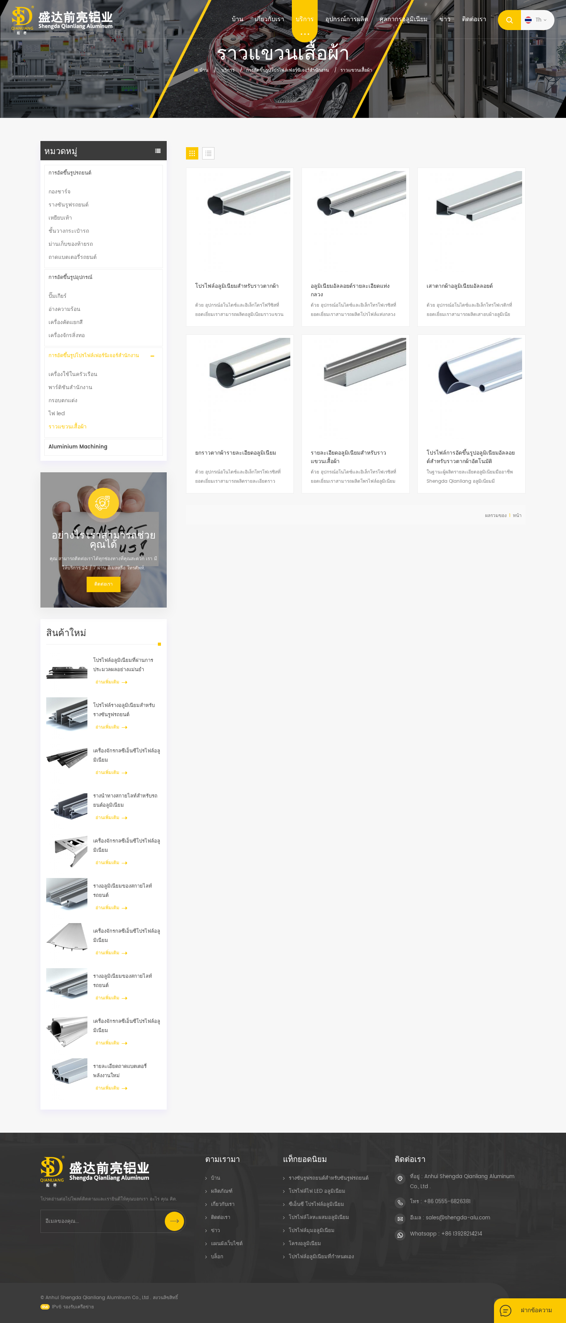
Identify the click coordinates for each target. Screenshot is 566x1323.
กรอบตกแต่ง (63, 400)
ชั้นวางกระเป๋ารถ (69, 231)
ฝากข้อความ (536, 1310)
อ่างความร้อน (64, 309)
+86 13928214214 (461, 1234)
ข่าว (444, 19)
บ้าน (237, 19)
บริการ (305, 19)
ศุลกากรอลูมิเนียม (404, 19)
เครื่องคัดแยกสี (66, 322)
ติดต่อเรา (474, 19)
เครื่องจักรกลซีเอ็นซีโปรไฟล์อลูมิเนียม (126, 755)
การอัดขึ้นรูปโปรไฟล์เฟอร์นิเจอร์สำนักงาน (94, 356)
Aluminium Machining (78, 447)
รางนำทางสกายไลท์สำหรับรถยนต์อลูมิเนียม (125, 800)
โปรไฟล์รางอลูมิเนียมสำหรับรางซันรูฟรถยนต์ (124, 710)
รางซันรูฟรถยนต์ (69, 204)
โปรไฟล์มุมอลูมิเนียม (312, 1231)
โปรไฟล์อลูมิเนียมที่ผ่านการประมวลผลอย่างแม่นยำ (123, 665)
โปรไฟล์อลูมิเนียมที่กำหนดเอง (321, 1257)
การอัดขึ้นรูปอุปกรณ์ (70, 278)
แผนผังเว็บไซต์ (227, 1244)
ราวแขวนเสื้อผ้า (356, 70)
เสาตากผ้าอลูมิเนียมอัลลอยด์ (460, 286)
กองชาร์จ (59, 191)
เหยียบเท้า (60, 217)
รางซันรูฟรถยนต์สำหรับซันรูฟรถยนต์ (328, 1178)
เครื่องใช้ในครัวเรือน (73, 374)
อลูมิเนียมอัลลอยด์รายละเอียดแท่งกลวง (350, 290)
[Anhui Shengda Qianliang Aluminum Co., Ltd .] (62, 20)
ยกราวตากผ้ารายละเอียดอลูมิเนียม (235, 453)
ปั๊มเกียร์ (58, 296)
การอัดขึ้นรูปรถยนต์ (70, 173)
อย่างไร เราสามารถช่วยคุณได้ (104, 539)
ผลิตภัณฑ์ (222, 1191)
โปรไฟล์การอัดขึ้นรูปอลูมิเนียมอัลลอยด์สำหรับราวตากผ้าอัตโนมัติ (471, 457)
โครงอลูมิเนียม (305, 1244)
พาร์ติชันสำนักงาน (70, 387)
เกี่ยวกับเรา (269, 19)
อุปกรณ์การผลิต (346, 19)
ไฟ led (57, 413)
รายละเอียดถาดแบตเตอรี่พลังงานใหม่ (120, 1071)
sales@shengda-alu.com (458, 1218)
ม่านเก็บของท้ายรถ (71, 244)
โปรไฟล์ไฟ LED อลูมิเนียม (317, 1191)
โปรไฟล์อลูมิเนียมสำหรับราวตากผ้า (237, 286)
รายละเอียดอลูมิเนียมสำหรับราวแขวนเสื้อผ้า (348, 457)
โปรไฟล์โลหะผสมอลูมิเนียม (319, 1218)
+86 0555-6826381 (447, 1202)
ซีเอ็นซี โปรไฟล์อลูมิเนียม (316, 1204)
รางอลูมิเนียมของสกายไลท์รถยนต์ (122, 891)
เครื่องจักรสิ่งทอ (67, 335)
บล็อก (217, 1257)
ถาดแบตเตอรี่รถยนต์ (73, 257)
